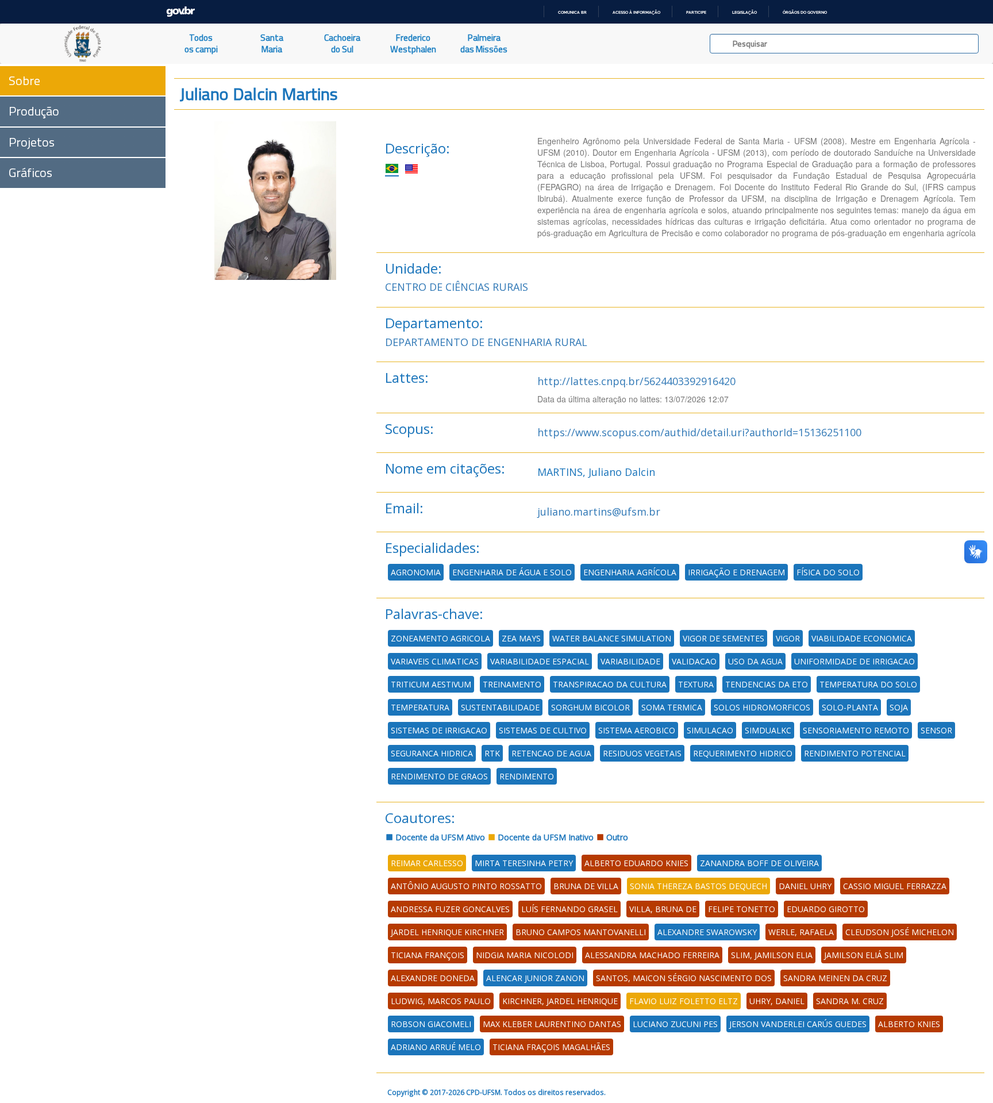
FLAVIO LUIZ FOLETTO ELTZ (683, 1001)
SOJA (899, 707)
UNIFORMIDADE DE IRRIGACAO (854, 661)
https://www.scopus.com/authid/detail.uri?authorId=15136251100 (699, 432)
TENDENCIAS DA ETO (766, 684)
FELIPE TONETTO (741, 909)
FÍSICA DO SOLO (828, 572)
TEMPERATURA (420, 707)
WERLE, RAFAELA (801, 932)
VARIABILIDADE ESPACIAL (539, 661)
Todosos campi (201, 43)
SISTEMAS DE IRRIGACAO (439, 730)
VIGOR (788, 638)
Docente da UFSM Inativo (544, 837)
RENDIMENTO (526, 776)
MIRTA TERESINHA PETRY (524, 863)
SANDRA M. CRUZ (850, 1001)
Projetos (32, 142)
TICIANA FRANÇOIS (427, 955)
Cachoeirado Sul (342, 43)
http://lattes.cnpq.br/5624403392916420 (636, 381)
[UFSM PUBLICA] (83, 44)
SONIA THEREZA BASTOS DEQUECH (698, 886)
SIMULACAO (710, 730)
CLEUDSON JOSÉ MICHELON (899, 932)
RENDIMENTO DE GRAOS (439, 776)
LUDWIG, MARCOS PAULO (441, 1001)
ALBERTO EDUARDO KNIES (636, 863)
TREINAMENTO (512, 684)
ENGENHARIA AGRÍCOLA (629, 572)
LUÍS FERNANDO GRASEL (569, 909)
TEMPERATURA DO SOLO (868, 684)
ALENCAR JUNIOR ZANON (535, 978)
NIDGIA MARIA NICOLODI (525, 955)
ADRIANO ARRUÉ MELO (436, 1046)
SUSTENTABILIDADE (500, 707)
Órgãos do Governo (805, 12)
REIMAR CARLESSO (427, 863)
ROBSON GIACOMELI (431, 1024)
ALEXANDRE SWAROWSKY (707, 932)
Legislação (744, 12)
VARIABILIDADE (630, 661)
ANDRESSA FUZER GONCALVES (450, 909)
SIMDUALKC (768, 730)
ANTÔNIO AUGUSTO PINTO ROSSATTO (466, 886)
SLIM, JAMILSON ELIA (772, 955)
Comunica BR (572, 12)
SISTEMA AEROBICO (636, 730)
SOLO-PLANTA (850, 707)
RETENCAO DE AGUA (551, 753)
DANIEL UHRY (805, 886)
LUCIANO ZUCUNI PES (675, 1024)
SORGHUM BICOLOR (590, 707)
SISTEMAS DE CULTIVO (543, 730)
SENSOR (936, 730)
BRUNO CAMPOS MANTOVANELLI (580, 932)
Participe (696, 12)
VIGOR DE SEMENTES (723, 638)
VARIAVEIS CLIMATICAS (435, 661)
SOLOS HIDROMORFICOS (762, 707)
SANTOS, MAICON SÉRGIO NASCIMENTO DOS (684, 978)
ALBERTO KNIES (909, 1024)
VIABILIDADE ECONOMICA (861, 638)
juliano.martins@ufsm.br (598, 511)
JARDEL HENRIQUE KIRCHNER (447, 932)
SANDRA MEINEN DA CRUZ (835, 978)
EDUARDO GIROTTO (826, 909)
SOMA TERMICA (671, 707)
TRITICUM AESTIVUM (431, 684)
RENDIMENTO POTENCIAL (855, 753)
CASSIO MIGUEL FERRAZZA (894, 886)
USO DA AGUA (755, 661)
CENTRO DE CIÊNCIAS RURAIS (456, 287)
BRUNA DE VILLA (585, 886)
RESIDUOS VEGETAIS (642, 753)
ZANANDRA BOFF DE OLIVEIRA (759, 863)
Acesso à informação (636, 12)
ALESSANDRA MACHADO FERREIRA (652, 955)
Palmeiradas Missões (483, 43)
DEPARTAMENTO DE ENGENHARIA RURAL (486, 342)
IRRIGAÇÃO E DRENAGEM (736, 572)
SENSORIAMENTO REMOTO (856, 730)
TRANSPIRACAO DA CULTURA (610, 684)
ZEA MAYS (521, 638)
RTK (492, 753)
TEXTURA (696, 684)
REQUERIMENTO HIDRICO (742, 753)
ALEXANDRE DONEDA (433, 978)
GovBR (180, 11)
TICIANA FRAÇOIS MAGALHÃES (551, 1046)
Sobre (24, 80)
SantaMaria (271, 43)
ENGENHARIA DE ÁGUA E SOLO (512, 572)
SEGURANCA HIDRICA (432, 753)
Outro (616, 837)
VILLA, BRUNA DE (662, 909)
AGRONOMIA (416, 572)
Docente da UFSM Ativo (439, 837)
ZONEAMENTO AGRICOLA (440, 638)
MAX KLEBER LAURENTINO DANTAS (552, 1024)
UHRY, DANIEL (777, 1001)
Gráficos (30, 172)
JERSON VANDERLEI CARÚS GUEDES (798, 1024)
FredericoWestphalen (413, 43)
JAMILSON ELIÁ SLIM (863, 955)
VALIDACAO (694, 661)
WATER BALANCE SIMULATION (611, 638)
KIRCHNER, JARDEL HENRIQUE (560, 1001)
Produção (34, 111)
